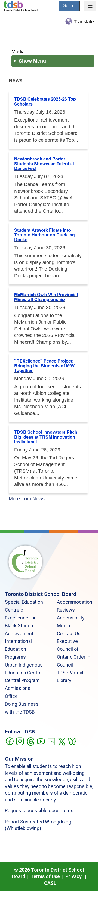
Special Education (24, 602)
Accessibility (70, 618)
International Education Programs (18, 649)
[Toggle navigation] (90, 6)
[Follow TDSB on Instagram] (19, 740)
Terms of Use (45, 876)
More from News (27, 498)
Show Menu (32, 61)
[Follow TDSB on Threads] (30, 740)
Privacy (73, 876)
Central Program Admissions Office (22, 688)
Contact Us (69, 633)
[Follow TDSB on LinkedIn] (51, 740)
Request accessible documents (39, 810)
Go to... (69, 5)
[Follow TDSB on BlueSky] (72, 740)
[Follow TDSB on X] (61, 740)
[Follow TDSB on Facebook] (9, 740)
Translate (84, 21)
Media (18, 51)
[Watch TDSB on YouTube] (40, 740)
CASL (50, 883)
